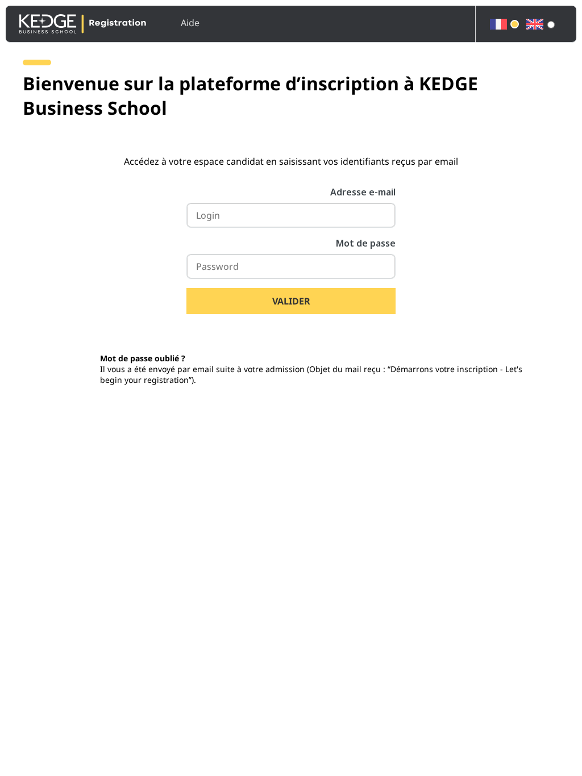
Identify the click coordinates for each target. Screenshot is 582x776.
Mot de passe (366, 243)
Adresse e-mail (363, 192)
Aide (190, 22)
